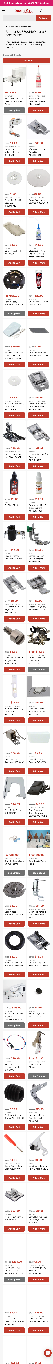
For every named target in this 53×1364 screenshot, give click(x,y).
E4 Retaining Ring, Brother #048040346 (37, 1270)
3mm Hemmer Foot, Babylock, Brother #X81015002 (38, 1220)
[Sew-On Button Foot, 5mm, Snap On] (14, 852)
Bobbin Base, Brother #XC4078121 (14, 913)
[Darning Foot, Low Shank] (38, 1055)
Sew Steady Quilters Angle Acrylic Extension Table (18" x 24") (14, 1017)
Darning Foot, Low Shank (37, 1065)
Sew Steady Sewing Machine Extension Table (14, 101)
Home (8, 26)
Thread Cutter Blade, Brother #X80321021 (38, 354)
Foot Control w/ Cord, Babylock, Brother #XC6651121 (38, 813)
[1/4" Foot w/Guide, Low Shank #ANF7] (14, 445)
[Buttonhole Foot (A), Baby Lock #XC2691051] (14, 699)
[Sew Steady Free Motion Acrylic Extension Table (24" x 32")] (14, 1259)
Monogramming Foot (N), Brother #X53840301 (14, 610)
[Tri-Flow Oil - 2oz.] (14, 496)
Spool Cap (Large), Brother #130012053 (38, 201)
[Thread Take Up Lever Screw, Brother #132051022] (14, 1310)
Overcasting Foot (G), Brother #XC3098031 (38, 457)
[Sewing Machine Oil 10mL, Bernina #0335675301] (38, 496)
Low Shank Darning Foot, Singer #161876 (38, 1167)
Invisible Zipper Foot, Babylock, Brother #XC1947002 (38, 406)
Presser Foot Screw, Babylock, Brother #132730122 (14, 660)
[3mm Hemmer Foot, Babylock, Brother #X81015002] (38, 1208)
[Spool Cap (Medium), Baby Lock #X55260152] (14, 394)
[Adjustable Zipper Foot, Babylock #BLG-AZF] (38, 1106)
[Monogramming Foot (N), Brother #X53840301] (14, 598)
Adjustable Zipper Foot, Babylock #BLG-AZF (37, 1118)
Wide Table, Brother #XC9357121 (14, 811)
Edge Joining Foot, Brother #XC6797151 (38, 964)
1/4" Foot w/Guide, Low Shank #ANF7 (13, 455)
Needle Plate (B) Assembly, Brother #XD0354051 (37, 711)
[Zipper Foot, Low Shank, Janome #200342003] (38, 547)
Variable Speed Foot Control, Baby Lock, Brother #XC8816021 (14, 355)
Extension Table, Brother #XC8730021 (38, 760)
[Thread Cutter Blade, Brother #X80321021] (38, 344)
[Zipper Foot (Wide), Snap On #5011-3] (38, 598)
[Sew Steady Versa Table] (38, 852)
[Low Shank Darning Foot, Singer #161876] (38, 1157)
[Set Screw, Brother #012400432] (38, 1004)
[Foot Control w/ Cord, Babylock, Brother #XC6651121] (38, 801)
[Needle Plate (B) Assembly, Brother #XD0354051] (38, 699)
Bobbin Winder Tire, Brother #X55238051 (14, 964)
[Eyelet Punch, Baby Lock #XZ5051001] (14, 1157)
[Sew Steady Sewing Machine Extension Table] (14, 89)
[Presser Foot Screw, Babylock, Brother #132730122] (14, 649)
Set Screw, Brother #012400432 (37, 1015)
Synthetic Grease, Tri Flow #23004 (38, 303)
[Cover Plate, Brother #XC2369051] (14, 242)
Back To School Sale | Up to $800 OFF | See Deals (26, 3)
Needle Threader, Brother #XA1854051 (14, 557)
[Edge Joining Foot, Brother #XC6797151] (38, 954)
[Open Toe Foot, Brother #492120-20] (38, 1310)
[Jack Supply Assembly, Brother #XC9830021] (14, 1055)
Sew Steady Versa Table (37, 862)
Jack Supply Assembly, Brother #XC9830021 (13, 1067)
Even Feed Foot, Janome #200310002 (14, 760)
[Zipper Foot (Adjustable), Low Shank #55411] (14, 140)
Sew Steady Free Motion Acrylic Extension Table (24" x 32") (14, 1272)
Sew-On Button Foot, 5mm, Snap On (14, 862)
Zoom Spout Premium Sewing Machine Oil (37, 101)
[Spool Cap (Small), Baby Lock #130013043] (14, 191)
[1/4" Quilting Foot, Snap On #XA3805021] (38, 140)
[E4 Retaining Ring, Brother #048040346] (38, 1259)
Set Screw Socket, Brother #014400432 (14, 1116)
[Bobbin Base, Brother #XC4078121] (14, 903)
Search (45, 18)
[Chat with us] (42, 11)
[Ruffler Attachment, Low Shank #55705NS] (38, 649)
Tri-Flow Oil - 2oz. (13, 505)
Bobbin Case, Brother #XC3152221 (14, 303)
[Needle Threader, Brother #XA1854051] (14, 547)
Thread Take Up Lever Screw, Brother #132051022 (14, 1321)
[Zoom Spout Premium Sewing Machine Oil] (38, 89)
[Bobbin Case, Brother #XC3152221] (14, 293)
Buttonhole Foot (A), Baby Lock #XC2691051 (14, 711)
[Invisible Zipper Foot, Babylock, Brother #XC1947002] (38, 394)
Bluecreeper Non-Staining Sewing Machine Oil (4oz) (37, 254)
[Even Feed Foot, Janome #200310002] (14, 750)
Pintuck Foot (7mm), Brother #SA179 (14, 1218)
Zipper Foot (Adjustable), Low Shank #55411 (12, 152)
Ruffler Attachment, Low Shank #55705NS (38, 660)
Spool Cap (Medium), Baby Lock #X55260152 (14, 406)
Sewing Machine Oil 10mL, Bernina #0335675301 (38, 508)
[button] (3, 11)
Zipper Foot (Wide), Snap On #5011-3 (37, 608)
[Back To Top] (49, 1360)
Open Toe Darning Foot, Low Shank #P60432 (37, 915)
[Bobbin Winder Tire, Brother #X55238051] (14, 954)
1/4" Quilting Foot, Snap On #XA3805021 (37, 152)
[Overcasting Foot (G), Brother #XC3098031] (38, 445)
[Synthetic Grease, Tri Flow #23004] (38, 293)
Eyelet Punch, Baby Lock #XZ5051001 (13, 1167)
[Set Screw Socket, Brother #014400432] (14, 1106)
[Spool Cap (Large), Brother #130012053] (38, 191)
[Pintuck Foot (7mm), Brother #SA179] (14, 1208)
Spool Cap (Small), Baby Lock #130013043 (13, 203)
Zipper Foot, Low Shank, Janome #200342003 (36, 559)
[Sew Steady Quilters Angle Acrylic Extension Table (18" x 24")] (14, 1004)
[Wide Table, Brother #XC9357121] (14, 801)
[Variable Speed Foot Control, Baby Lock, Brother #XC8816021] (14, 344)
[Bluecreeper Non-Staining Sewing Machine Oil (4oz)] (38, 242)
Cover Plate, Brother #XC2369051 (14, 252)
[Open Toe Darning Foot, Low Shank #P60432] (38, 903)
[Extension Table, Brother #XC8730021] (38, 750)
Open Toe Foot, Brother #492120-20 (38, 1320)
